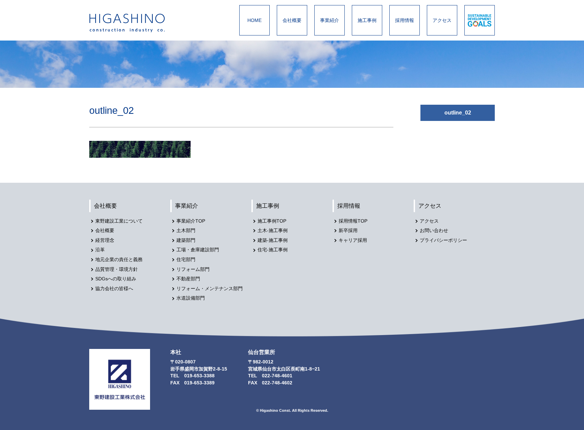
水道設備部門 (190, 298)
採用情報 (404, 20)
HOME (254, 20)
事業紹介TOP (190, 221)
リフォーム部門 (193, 269)
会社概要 (292, 20)
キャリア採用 (353, 240)
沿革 (100, 249)
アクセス (442, 20)
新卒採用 (348, 230)
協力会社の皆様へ (114, 288)
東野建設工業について (119, 221)
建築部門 (185, 240)
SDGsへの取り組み (115, 278)
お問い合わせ (434, 230)
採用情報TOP (353, 221)
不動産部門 (188, 278)
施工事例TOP (272, 221)
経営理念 (104, 240)
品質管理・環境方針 (116, 269)
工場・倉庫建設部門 (197, 249)
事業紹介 (329, 20)
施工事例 (367, 20)
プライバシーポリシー (443, 240)
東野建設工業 (133, 23)
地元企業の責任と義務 (119, 259)
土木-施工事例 (273, 230)
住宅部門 (185, 259)
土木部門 (185, 230)
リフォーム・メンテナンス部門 (209, 288)
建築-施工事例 (273, 240)
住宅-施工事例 (273, 249)
